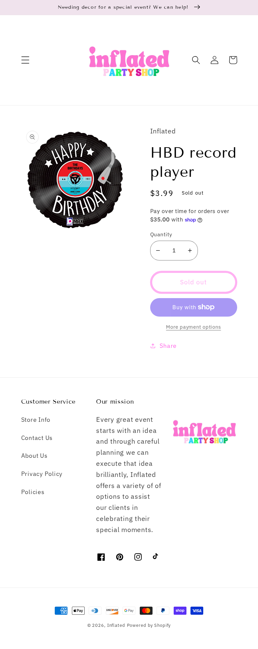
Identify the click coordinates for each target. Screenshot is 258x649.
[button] (25, 60)
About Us (34, 455)
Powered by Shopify (149, 625)
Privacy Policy (42, 474)
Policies (33, 492)
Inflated (116, 625)
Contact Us (37, 438)
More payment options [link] (193, 327)
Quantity (161, 234)
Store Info (36, 419)
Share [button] (168, 346)
